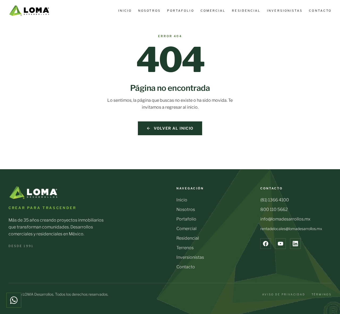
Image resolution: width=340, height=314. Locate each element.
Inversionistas (285, 10)
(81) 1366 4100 (274, 199)
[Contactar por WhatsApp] (13, 300)
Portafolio (180, 10)
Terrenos (185, 247)
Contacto (320, 10)
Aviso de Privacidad (283, 294)
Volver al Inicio (173, 128)
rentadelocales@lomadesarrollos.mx (291, 228)
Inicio (125, 10)
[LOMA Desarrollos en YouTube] (280, 243)
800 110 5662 (274, 209)
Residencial (246, 10)
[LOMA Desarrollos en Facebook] (265, 243)
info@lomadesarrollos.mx (285, 219)
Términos (322, 294)
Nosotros (149, 10)
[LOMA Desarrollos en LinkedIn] (295, 243)
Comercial (213, 10)
